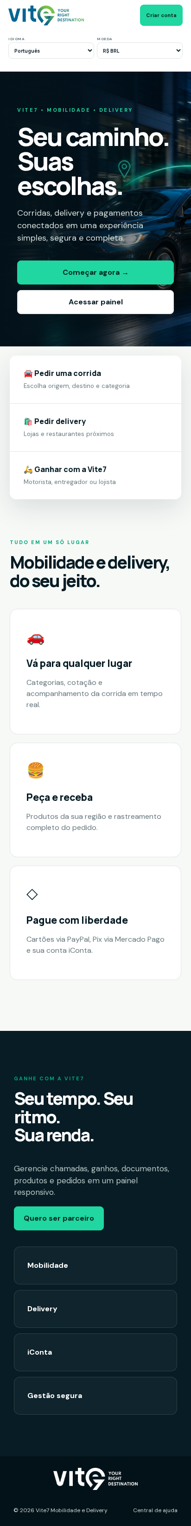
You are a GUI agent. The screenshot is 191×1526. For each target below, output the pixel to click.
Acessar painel (96, 302)
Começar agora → (96, 272)
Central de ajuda (155, 1510)
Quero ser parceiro (59, 1218)
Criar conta (161, 15)
